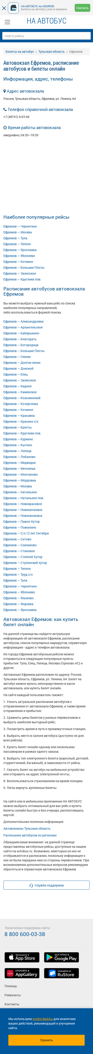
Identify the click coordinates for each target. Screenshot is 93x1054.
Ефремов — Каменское (20, 392)
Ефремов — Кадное (17, 386)
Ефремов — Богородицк (20, 345)
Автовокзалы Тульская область (27, 828)
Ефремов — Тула (15, 238)
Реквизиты (13, 995)
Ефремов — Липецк (17, 451)
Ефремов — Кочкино (18, 261)
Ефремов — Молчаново (20, 474)
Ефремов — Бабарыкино (21, 333)
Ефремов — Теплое (17, 244)
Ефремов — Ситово (17, 539)
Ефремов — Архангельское (23, 327)
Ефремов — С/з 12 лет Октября (26, 533)
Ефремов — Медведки (19, 462)
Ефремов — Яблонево (19, 256)
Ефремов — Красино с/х (20, 421)
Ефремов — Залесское (19, 273)
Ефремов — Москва (17, 232)
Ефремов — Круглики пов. (22, 279)
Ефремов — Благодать (20, 339)
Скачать (82, 8)
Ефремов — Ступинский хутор (25, 563)
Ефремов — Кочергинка (20, 404)
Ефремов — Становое (19, 551)
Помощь (11, 986)
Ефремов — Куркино (18, 439)
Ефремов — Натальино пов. (23, 498)
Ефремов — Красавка (19, 415)
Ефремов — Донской (18, 368)
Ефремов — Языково (18, 598)
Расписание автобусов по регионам (29, 835)
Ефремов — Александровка (23, 321)
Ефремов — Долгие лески (21, 362)
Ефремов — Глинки (17, 357)
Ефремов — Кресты (17, 427)
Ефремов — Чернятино (20, 226)
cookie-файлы (43, 1019)
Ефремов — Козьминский (21, 398)
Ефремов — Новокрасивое (22, 504)
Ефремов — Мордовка (19, 480)
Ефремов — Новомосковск (22, 510)
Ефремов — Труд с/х (18, 574)
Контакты (12, 1004)
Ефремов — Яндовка (18, 604)
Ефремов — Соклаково (20, 545)
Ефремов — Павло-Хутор (21, 521)
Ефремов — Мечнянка (19, 468)
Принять (46, 1040)
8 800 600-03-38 (25, 934)
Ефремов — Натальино (20, 492)
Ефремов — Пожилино (19, 527)
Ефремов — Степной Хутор (22, 557)
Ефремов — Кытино (17, 445)
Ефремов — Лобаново (19, 457)
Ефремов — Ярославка (20, 250)
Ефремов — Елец (15, 374)
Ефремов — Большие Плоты (23, 267)
